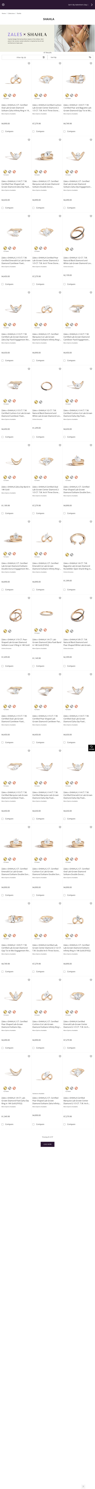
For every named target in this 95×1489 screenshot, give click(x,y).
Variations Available (38, 1093)
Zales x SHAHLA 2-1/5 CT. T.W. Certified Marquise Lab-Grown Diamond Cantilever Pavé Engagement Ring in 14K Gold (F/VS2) (15, 795)
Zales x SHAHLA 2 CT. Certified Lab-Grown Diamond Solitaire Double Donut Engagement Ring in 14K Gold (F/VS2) (16, 566)
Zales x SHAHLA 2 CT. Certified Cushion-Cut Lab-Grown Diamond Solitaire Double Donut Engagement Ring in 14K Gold (46, 871)
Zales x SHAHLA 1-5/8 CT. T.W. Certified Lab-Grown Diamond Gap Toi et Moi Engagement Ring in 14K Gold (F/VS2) (16, 948)
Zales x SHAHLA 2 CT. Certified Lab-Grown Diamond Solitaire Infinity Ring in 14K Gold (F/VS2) (77, 948)
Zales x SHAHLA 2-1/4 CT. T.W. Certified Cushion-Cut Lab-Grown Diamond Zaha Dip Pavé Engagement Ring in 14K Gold (77, 413)
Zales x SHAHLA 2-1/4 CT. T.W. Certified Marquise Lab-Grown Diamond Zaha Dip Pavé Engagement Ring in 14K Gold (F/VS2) (45, 795)
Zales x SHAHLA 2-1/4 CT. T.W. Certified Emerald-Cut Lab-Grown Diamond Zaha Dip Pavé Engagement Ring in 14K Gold (77, 795)
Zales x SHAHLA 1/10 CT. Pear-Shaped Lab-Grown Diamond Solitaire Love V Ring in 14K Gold (16, 642)
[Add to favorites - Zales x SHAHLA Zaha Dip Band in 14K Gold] (28, 445)
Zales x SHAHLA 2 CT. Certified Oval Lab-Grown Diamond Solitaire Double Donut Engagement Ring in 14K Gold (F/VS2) (76, 871)
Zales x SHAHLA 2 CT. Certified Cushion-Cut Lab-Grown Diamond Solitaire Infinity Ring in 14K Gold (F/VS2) (46, 1024)
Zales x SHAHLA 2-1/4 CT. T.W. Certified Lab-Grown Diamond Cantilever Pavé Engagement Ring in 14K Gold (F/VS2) (76, 337)
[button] (91, 4)
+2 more (6, 98)
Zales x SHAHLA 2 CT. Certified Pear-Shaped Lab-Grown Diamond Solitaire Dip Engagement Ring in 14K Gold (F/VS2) (14, 1024)
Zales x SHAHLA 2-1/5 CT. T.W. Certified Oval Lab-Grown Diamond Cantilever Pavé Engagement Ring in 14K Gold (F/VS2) (14, 719)
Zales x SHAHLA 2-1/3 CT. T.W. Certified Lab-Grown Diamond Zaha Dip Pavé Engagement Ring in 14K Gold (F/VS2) (16, 337)
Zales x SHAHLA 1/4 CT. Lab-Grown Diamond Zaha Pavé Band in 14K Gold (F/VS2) (46, 642)
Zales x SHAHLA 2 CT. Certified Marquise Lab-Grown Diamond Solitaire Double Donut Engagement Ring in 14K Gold (45, 184)
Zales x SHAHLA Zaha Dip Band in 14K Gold (16, 488)
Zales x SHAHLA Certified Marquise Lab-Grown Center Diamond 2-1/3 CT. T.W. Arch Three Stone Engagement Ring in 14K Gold (77, 1101)
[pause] (3, 4)
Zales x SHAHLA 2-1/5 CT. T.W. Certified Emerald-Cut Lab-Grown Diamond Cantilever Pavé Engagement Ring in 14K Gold (16, 260)
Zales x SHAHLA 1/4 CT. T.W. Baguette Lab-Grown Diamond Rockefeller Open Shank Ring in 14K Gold (76, 566)
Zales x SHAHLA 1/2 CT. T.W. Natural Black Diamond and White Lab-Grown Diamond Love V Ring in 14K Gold (77, 260)
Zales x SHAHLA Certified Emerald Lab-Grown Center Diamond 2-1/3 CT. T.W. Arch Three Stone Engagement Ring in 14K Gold (77, 1024)
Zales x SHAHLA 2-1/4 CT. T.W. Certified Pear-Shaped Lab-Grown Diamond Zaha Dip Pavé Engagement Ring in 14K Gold (15, 184)
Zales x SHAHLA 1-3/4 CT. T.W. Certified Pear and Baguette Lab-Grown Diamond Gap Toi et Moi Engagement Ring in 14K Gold (77, 108)
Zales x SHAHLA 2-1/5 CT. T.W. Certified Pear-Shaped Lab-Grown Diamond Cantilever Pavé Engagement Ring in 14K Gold (46, 719)
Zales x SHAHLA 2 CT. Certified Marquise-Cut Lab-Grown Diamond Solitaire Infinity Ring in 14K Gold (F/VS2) (46, 337)
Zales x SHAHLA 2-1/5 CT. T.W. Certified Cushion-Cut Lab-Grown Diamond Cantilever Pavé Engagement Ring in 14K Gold (16, 413)
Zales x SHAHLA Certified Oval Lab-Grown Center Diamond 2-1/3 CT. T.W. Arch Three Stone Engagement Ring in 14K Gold (45, 490)
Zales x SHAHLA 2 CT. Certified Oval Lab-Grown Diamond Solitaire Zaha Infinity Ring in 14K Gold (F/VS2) (16, 108)
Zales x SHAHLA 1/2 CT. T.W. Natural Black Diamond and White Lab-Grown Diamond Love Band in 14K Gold (46, 413)
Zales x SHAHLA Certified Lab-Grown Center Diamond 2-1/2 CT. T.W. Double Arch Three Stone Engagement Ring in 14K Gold (46, 948)
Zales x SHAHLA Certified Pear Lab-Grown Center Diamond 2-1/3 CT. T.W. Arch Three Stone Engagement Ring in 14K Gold (45, 260)
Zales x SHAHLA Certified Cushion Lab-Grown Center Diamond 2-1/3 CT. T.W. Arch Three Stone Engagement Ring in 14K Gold (46, 108)
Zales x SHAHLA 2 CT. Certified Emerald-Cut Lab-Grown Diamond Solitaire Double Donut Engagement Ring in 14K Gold (16, 871)
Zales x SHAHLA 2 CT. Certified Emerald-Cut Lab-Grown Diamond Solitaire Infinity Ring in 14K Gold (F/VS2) (46, 566)
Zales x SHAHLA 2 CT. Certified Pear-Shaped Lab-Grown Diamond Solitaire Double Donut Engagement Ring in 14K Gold (77, 490)
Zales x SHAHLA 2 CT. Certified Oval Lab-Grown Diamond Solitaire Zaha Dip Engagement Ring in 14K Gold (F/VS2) (76, 184)
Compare (9, 131)
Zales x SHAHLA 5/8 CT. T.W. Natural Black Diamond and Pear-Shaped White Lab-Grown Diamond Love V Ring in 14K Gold (77, 642)
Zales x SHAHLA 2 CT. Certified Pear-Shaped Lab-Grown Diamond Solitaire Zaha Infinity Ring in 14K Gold (45, 1101)
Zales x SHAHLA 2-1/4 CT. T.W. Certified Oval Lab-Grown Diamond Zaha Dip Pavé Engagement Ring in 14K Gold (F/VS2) (76, 719)
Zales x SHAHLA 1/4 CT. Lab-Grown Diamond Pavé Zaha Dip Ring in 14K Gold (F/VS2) (15, 1101)
